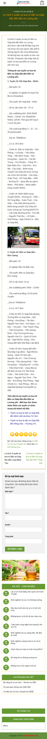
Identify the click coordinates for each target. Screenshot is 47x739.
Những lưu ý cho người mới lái (23, 666)
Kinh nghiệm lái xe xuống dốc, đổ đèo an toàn (26, 634)
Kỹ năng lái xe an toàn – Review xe (17, 682)
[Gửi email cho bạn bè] (26, 434)
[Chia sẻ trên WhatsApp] (12, 434)
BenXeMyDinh (33, 26)
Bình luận (9, 491)
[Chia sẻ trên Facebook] (17, 434)
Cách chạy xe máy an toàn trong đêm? (27, 649)
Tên (7, 513)
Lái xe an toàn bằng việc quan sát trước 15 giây (27, 593)
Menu (5, 726)
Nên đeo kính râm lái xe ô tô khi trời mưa (26, 609)
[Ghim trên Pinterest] (30, 434)
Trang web (9, 536)
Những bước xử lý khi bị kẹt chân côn (26, 616)
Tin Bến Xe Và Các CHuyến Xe (23, 12)
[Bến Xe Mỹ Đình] (23, 3)
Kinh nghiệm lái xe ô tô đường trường (26, 600)
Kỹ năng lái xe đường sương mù (24, 657)
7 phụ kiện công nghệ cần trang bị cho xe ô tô (26, 626)
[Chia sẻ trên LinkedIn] (35, 434)
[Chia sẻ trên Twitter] (21, 434)
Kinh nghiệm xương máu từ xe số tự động (25, 642)
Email (7, 525)
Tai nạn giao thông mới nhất (15, 687)
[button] (4, 3)
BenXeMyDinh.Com (30, 736)
